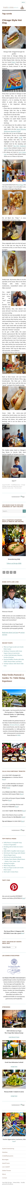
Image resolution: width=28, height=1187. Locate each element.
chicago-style (9, 486)
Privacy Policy (16, 1182)
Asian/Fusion (6, 1163)
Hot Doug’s (20, 185)
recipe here (14, 1066)
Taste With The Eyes (7, 1182)
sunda (11, 488)
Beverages (5, 1159)
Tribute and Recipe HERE (14, 563)
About (4, 1174)
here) (8, 788)
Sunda (20, 137)
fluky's (20, 486)
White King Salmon (9, 865)
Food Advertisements (15, 496)
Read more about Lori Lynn (10, 632)
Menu (23, 2)
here (4, 779)
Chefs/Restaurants (15, 484)
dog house (16, 486)
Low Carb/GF (6, 1167)
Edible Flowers (6, 1170)
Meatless (4, 1152)
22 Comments (18, 488)
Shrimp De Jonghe (9, 863)
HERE (18, 735)
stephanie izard (6, 488)
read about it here (14, 1037)
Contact (4, 1178)
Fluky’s (14, 62)
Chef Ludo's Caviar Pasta (11, 872)
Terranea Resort (14, 725)
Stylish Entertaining (8, 1148)
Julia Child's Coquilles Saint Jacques (14, 851)
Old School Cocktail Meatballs (12, 857)
